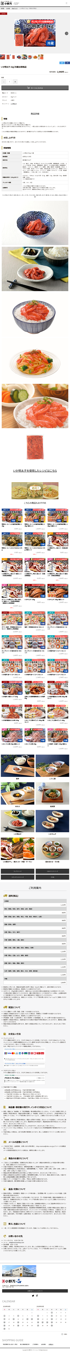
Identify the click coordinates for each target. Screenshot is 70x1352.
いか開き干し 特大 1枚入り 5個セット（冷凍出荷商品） (57, 574)
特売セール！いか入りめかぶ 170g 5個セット (35, 549)
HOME (2, 8)
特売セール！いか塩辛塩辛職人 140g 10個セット (57, 525)
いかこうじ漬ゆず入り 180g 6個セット (34, 721)
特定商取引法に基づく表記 (10, 1344)
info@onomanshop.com (16, 1242)
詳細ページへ (17, 768)
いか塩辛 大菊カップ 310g (10, 696)
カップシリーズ (17, 871)
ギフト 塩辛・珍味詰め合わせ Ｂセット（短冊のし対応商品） (12, 628)
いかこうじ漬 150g (30, 744)
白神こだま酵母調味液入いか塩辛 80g (35, 697)
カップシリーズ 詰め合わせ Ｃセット (57, 628)
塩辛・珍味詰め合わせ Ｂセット (34, 627)
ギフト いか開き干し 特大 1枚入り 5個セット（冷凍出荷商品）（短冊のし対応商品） (11, 601)
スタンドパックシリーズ (18, 877)
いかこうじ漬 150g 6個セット (11, 744)
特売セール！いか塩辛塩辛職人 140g (12, 525)
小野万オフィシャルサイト (35, 1291)
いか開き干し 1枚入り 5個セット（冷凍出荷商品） (12, 574)
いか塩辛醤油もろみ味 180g (10, 720)
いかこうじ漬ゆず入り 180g (56, 720)
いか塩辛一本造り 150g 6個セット (57, 745)
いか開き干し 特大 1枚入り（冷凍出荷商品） (35, 574)
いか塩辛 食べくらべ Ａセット (56, 674)
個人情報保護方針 (25, 1344)
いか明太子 (14, 104)
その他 (8, 8)
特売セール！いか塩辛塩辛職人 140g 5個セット (35, 525)
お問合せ (51, 1344)
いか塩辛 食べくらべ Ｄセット (34, 674)
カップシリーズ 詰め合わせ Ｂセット (11, 652)
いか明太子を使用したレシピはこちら (35, 470)
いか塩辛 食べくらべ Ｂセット (11, 674)
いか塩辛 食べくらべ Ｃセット (56, 651)
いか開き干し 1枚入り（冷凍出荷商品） (57, 549)
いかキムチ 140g (30, 599)
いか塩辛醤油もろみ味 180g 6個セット (57, 697)
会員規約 (43, 1344)
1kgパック (15, 8)
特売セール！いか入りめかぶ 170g (12, 549)
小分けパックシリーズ (52, 871)
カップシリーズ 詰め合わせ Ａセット (34, 652)
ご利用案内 (35, 1344)
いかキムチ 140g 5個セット (55, 599)
